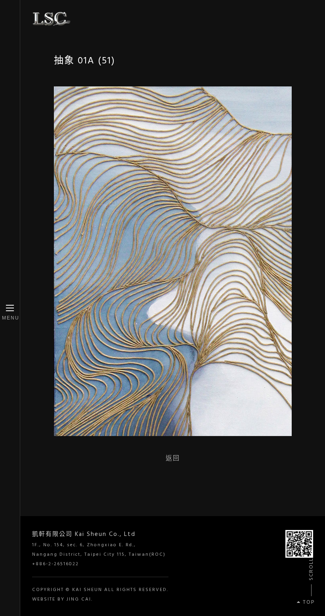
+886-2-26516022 (55, 564)
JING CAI (79, 599)
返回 (173, 458)
